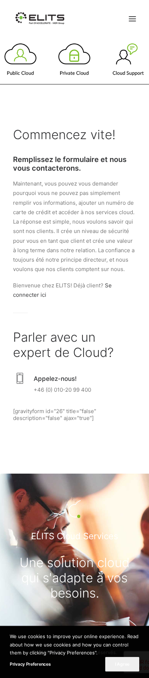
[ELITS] (40, 19)
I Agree (122, 664)
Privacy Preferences (30, 664)
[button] (132, 19)
